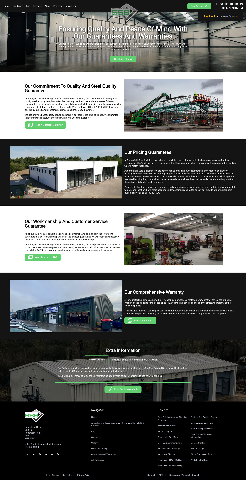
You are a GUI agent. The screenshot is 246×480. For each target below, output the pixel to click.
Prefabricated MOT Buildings (171, 460)
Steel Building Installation (202, 428)
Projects (57, 6)
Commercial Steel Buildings (170, 437)
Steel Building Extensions (202, 423)
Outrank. (196, 475)
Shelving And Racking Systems (204, 417)
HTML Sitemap (53, 475)
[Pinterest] (241, 4)
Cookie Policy (68, 475)
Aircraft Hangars (165, 431)
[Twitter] (221, 4)
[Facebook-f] (216, 4)
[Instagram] (226, 4)
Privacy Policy (83, 475)
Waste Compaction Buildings (203, 454)
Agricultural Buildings (167, 426)
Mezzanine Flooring (166, 454)
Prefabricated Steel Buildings (171, 465)
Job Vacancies (97, 460)
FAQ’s (94, 431)
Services (37, 6)
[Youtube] (231, 4)
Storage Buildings (198, 443)
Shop (27, 6)
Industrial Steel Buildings (169, 448)
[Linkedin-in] (236, 4)
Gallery (94, 443)
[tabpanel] (123, 373)
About (48, 6)
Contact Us (70, 6)
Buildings (17, 6)
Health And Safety (99, 448)
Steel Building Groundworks (170, 443)
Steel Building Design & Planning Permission (172, 418)
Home (7, 6)
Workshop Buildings (199, 460)
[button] (220, 16)
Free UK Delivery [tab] (96, 359)
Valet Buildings (197, 448)
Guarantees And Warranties (103, 454)
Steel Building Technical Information (201, 435)
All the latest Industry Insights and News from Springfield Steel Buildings (119, 424)
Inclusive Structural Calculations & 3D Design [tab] (135, 359)
